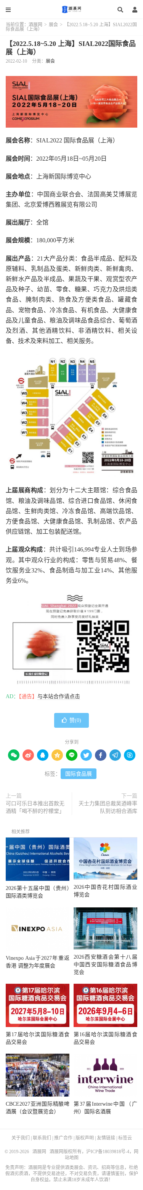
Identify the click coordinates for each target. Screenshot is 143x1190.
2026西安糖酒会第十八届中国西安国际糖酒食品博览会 (105, 964)
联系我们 (42, 1138)
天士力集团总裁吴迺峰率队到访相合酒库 (108, 807)
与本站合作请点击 (58, 696)
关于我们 (20, 1138)
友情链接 (106, 1138)
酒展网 (71, 9)
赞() (75, 720)
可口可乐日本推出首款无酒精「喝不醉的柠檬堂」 (35, 807)
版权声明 (85, 1138)
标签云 (125, 1138)
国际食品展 (78, 774)
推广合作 (63, 1138)
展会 (53, 24)
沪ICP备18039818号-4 (107, 1151)
